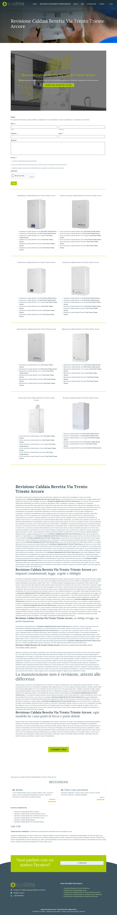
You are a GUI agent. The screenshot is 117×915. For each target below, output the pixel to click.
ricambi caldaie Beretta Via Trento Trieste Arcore (25, 839)
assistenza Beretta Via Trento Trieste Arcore (55, 835)
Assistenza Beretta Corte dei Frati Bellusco (77, 888)
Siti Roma (82, 911)
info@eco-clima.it (19, 893)
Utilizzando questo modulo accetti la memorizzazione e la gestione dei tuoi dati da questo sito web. (38, 168)
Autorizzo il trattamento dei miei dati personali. (25, 161)
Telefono (14, 133)
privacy (65, 164)
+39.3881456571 (19, 895)
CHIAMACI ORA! (58, 749)
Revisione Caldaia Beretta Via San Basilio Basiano (29, 822)
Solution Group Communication (70, 911)
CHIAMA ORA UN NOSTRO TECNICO (59, 85)
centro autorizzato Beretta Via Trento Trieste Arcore (56, 839)
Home (35, 4)
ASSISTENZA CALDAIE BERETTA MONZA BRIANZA (55, 4)
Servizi (76, 4)
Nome (13, 123)
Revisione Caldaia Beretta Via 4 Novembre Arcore (29, 818)
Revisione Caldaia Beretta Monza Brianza (27, 811)
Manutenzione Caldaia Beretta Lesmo (75, 890)
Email (60, 133)
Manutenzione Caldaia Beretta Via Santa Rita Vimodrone (81, 896)
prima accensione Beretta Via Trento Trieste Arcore (89, 837)
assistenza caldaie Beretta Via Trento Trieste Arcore (26, 835)
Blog (82, 4)
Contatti (101, 4)
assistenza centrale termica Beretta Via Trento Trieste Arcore (34, 841)
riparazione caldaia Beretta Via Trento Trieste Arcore (26, 837)
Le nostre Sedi (91, 4)
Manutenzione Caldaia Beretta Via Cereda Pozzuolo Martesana (83, 894)
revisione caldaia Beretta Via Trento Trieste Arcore (58, 837)
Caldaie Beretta (15, 831)
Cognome (61, 129)
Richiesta (13, 140)
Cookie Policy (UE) (62, 909)
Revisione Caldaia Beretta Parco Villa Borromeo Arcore (31, 815)
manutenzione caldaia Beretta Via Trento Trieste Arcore (85, 835)
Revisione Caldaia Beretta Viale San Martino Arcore (30, 813)
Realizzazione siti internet (53, 911)
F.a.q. (111, 4)
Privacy (14, 157)
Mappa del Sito (72, 909)
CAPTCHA (14, 171)
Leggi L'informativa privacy (48, 909)
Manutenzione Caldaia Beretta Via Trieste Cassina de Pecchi (82, 892)
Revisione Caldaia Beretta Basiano (25, 820)
